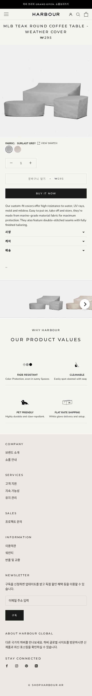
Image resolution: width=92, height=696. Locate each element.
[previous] (7, 304)
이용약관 (10, 546)
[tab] (46, 232)
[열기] (6, 14)
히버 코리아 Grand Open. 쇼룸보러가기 (46, 4)
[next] (85, 304)
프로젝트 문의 (13, 522)
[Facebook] (6, 666)
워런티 (9, 553)
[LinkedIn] (36, 666)
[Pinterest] (26, 666)
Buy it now (46, 193)
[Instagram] (16, 666)
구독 (14, 615)
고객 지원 (11, 484)
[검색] (78, 14)
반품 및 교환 (12, 560)
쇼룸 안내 (11, 460)
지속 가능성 (12, 491)
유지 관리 (11, 498)
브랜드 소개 (12, 453)
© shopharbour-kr (46, 685)
